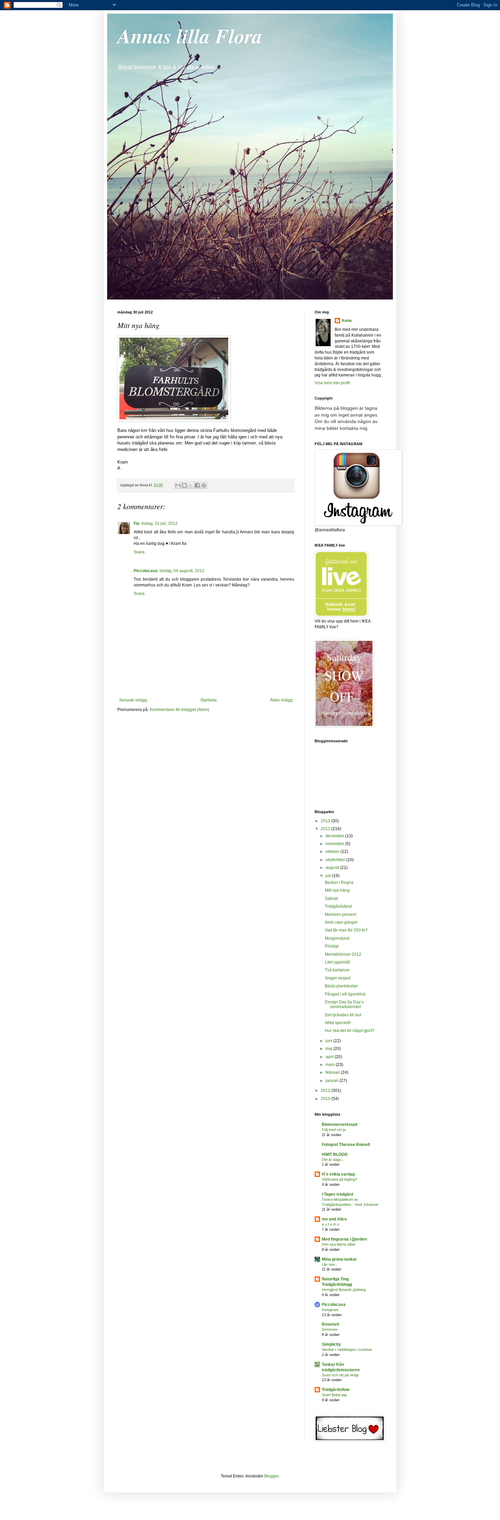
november (335, 843)
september (336, 859)
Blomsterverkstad (339, 1124)
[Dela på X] (190, 485)
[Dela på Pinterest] (203, 485)
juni (329, 1040)
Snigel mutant (337, 978)
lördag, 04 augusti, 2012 (182, 570)
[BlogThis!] (184, 485)
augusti (333, 867)
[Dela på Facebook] (197, 485)
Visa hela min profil (332, 383)
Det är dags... (333, 1160)
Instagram (330, 1310)
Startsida (208, 700)
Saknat (331, 898)
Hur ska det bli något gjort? (349, 1030)
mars (331, 1064)
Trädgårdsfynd (338, 906)
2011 (326, 1090)
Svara (139, 552)
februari (333, 1072)
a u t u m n (330, 1224)
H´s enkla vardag (338, 1174)
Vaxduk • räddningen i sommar (347, 1349)
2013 (326, 821)
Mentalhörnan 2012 (343, 954)
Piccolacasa (145, 570)
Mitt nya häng (337, 890)
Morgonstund (337, 938)
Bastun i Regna (339, 882)
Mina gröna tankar (339, 1259)
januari (332, 1080)
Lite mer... (330, 1264)
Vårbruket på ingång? (339, 1179)
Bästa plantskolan (341, 986)
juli (329, 875)
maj (329, 1048)
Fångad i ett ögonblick (345, 994)
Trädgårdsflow (335, 1389)
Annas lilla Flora (189, 35)
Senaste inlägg (133, 700)
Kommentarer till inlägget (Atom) (179, 709)
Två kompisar (337, 970)
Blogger (271, 1476)
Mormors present (340, 914)
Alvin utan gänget (341, 922)
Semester (330, 1329)
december (335, 836)
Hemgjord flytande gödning (344, 1290)
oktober (333, 851)
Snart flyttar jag (334, 1395)
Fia (136, 523)
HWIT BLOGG (335, 1154)
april (330, 1056)
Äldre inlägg (281, 700)
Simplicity (331, 1344)
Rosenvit (330, 1324)
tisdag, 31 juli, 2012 (159, 523)
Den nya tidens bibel (338, 1244)
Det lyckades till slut (343, 1015)
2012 (326, 828)
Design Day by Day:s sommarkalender (344, 1004)
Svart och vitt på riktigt (340, 1375)
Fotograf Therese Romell (346, 1144)
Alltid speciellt (337, 1022)
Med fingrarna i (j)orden (344, 1239)
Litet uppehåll (337, 962)
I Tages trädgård (337, 1194)
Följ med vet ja (334, 1130)
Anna (346, 320)
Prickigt (331, 946)
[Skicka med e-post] (177, 485)
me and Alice (334, 1219)
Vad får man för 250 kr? (346, 930)
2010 (326, 1098)
